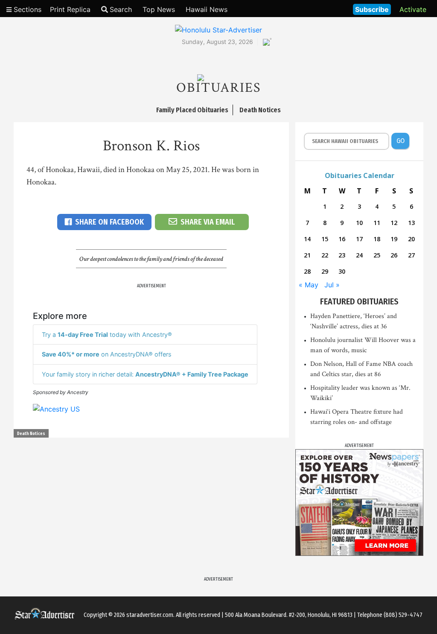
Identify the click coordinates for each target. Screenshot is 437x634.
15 (324, 239)
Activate (412, 9)
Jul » (332, 284)
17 (359, 239)
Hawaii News (206, 9)
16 (341, 239)
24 (359, 255)
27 (411, 255)
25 (376, 255)
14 (307, 239)
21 (307, 255)
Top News (159, 9)
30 (341, 271)
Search (121, 9)
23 (341, 255)
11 (376, 223)
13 (411, 223)
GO (400, 141)
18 (376, 239)
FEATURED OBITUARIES (359, 301)
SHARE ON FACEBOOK (109, 222)
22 (324, 255)
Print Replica (70, 9)
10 (359, 223)
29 (324, 271)
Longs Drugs (321, 8)
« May (308, 284)
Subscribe (372, 9)
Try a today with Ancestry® (107, 334)
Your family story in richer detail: (145, 374)
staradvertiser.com (149, 615)
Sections (26, 9)
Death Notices (31, 433)
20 (411, 239)
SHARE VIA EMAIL (208, 222)
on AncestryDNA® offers (107, 354)
